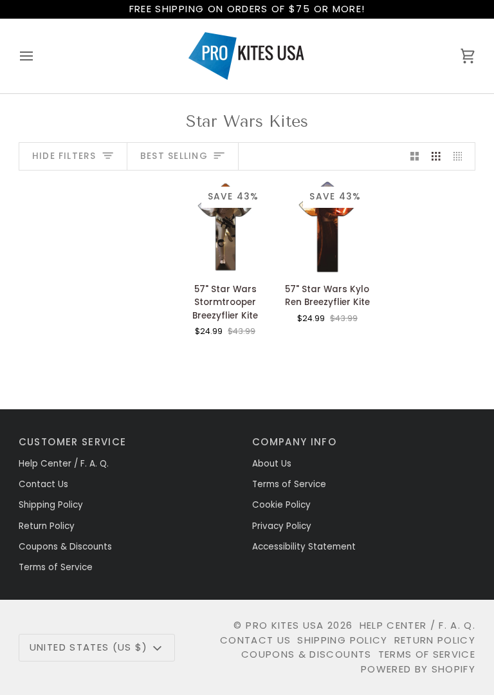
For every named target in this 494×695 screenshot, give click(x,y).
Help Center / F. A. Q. (64, 464)
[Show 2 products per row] (415, 157)
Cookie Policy (281, 505)
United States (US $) (89, 647)
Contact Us (43, 484)
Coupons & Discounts (65, 547)
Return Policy (47, 526)
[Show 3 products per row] (436, 157)
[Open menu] (38, 56)
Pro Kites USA (285, 625)
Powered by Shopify (418, 669)
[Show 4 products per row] (461, 157)
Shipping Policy (51, 505)
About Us (271, 464)
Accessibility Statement (304, 547)
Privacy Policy (281, 526)
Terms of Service (56, 567)
